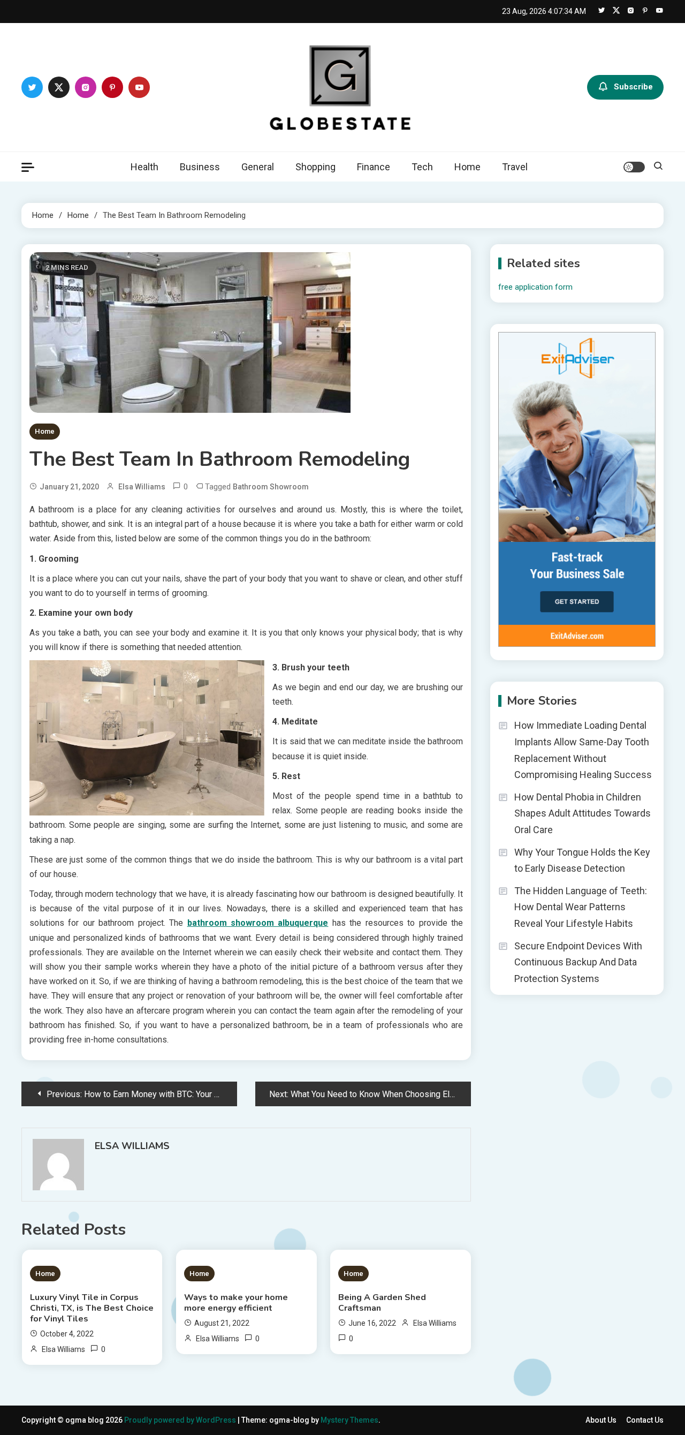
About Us (600, 1420)
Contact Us (645, 1420)
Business (200, 166)
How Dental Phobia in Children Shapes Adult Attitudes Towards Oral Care (582, 813)
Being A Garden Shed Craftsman (382, 1302)
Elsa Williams (141, 486)
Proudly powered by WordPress (181, 1420)
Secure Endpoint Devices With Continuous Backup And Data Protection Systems (578, 962)
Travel (515, 166)
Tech (422, 166)
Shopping (315, 166)
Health (144, 166)
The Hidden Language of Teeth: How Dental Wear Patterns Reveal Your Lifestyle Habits (580, 907)
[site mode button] (634, 167)
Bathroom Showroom (271, 486)
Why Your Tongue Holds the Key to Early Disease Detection (582, 860)
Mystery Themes (349, 1420)
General (257, 166)
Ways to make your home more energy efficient (236, 1302)
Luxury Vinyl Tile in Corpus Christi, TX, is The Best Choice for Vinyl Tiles (92, 1308)
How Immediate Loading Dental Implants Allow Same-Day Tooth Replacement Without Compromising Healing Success (583, 750)
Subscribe (633, 87)
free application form (535, 287)
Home (467, 166)
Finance (373, 166)
